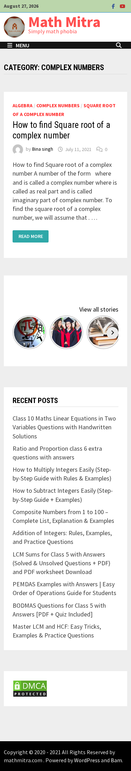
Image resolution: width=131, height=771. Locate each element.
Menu (22, 45)
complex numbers (58, 105)
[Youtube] (122, 6)
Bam (116, 760)
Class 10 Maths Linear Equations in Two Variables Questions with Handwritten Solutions (64, 427)
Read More (30, 236)
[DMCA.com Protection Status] (30, 688)
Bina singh (42, 149)
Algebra (22, 105)
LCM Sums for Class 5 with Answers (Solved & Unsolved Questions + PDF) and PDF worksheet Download (61, 563)
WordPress (87, 760)
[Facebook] (114, 6)
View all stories (98, 309)
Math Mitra (64, 21)
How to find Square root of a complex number (61, 130)
